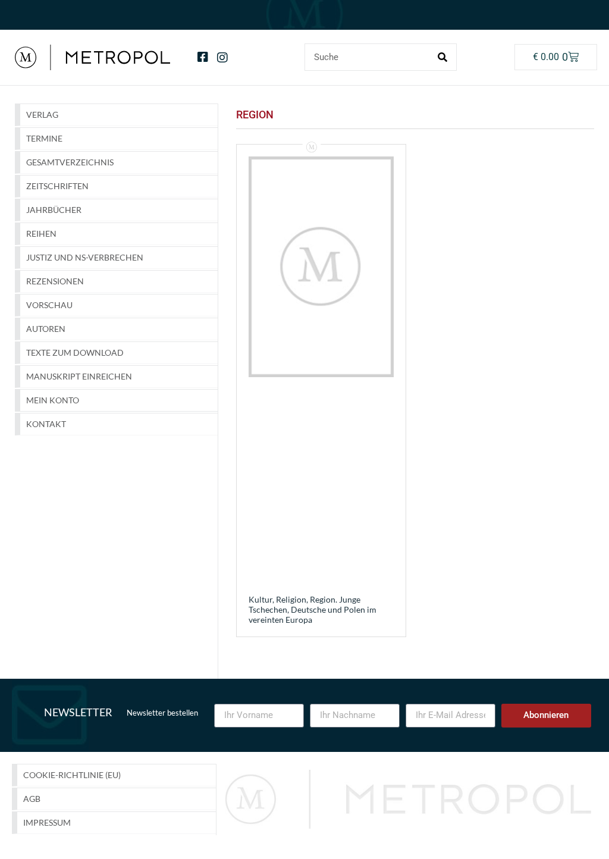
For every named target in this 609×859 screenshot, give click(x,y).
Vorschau (49, 305)
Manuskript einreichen (79, 376)
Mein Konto (52, 400)
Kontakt (46, 424)
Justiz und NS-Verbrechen (84, 257)
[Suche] (442, 57)
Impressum (47, 822)
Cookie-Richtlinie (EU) (72, 775)
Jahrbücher (53, 210)
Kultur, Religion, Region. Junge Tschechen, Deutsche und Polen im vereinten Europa (312, 609)
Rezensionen (55, 281)
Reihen (41, 233)
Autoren (45, 329)
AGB (31, 799)
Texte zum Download (75, 352)
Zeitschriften (57, 186)
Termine (44, 138)
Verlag (42, 114)
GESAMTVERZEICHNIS (70, 162)
